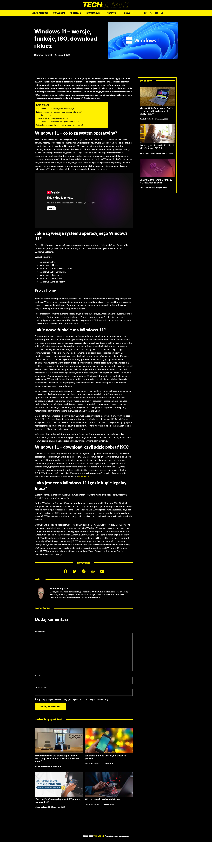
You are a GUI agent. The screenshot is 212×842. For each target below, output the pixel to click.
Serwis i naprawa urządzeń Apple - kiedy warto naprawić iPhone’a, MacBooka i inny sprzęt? (57, 758)
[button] (65, 571)
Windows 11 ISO (86, 476)
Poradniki (59, 13)
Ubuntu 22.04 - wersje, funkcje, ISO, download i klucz (156, 181)
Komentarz (40, 632)
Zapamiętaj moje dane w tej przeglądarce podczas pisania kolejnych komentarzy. (73, 699)
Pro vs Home (46, 115)
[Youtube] (156, 12)
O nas (127, 13)
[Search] (161, 12)
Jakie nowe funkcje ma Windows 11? (53, 118)
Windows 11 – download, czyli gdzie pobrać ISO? (58, 121)
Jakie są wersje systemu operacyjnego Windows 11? (59, 112)
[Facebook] (145, 12)
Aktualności (40, 13)
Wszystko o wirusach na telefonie (102, 799)
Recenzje (75, 13)
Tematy (111, 13)
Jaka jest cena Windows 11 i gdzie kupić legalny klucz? (60, 125)
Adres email (41, 687)
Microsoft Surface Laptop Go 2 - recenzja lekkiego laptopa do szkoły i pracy (156, 111)
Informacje (93, 13)
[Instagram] (150, 12)
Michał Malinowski (42, 766)
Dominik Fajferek (146, 119)
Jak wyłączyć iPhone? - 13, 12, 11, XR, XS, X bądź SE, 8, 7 (157, 147)
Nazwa (38, 675)
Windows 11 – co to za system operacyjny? (56, 108)
